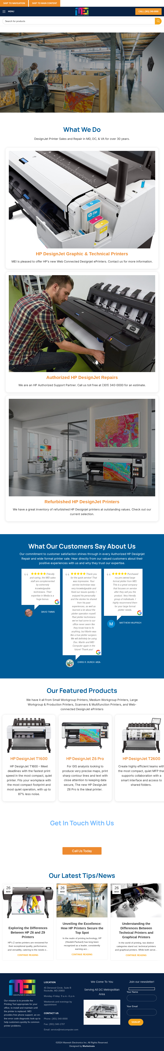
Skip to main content (44, 3)
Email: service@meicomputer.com (61, 1029)
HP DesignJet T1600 (29, 758)
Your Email (132, 1006)
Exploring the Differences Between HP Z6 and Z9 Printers (27, 932)
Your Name (132, 992)
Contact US (51, 1013)
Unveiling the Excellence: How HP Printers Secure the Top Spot (82, 928)
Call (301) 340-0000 (148, 11)
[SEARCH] (158, 21)
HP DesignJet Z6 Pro (85, 758)
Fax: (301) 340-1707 (54, 1024)
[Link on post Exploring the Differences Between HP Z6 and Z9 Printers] (27, 902)
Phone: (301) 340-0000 (56, 1018)
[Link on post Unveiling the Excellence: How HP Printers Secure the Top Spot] (82, 900)
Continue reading (27, 955)
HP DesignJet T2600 (141, 758)
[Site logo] (82, 11)
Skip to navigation (14, 3)
